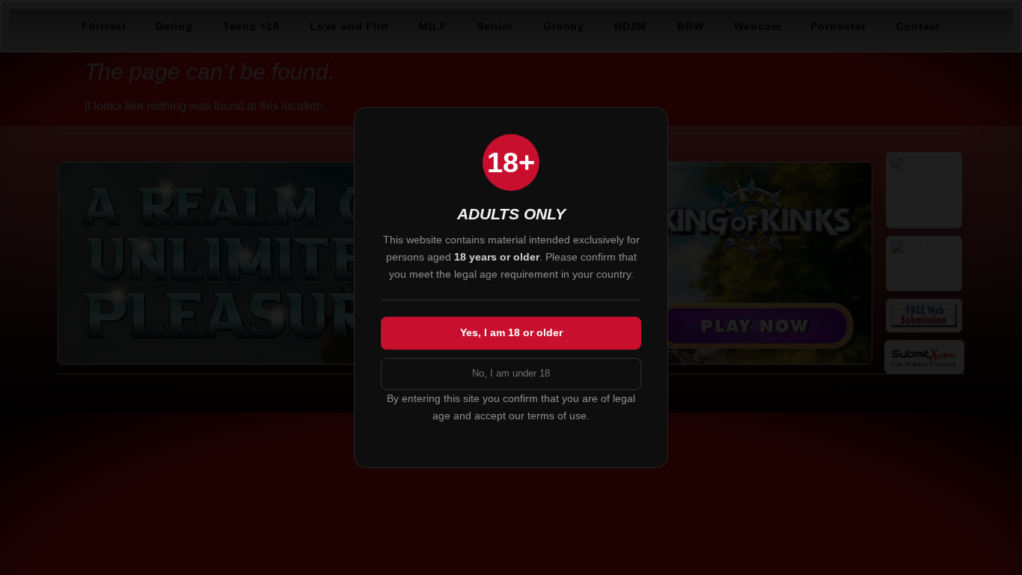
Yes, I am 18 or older (511, 332)
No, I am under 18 (511, 373)
